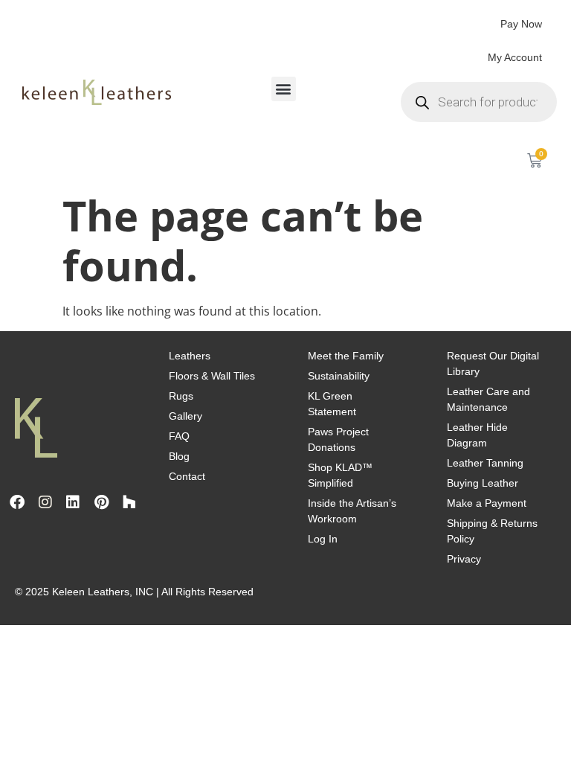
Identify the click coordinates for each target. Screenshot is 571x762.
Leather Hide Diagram (477, 435)
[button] (283, 89)
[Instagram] (45, 502)
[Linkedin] (73, 502)
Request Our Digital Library (493, 363)
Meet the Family (346, 356)
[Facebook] (17, 502)
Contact (187, 476)
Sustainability (339, 376)
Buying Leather (482, 483)
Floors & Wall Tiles (212, 376)
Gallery (185, 416)
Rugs (181, 396)
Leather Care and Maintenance (488, 399)
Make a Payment (486, 503)
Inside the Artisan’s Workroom (352, 511)
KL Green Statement (332, 403)
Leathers (189, 356)
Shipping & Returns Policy (492, 531)
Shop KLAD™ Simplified (340, 475)
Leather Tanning (485, 463)
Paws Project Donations (338, 439)
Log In (323, 539)
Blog (179, 456)
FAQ (179, 436)
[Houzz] (129, 502)
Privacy (464, 559)
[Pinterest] (101, 502)
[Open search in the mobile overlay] (478, 101)
